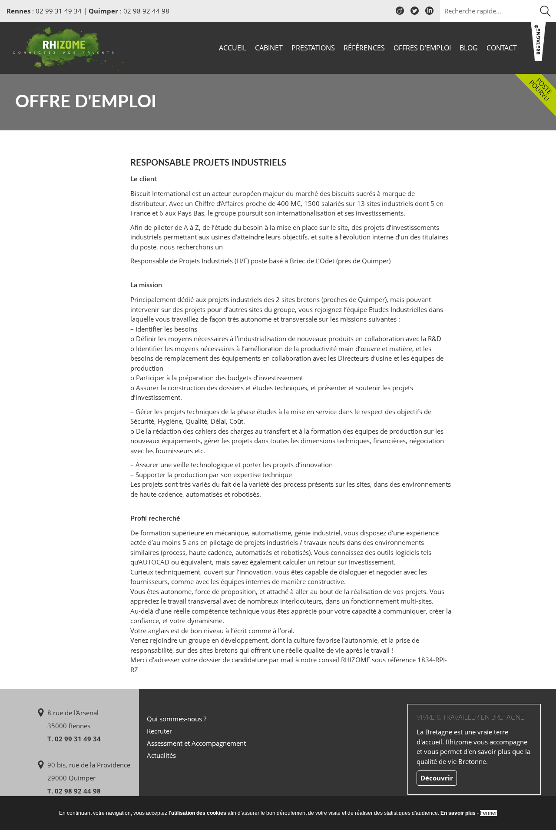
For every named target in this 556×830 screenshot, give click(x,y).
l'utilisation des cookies (197, 813)
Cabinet (269, 48)
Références (364, 48)
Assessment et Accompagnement (196, 743)
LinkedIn (429, 14)
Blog (469, 48)
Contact (501, 48)
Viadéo (400, 14)
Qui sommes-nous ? (176, 719)
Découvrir (436, 778)
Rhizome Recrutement (66, 47)
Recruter (159, 731)
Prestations (313, 48)
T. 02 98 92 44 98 (74, 791)
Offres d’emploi (422, 48)
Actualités (161, 755)
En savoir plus (458, 813)
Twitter (414, 14)
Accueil (232, 48)
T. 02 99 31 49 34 (74, 738)
